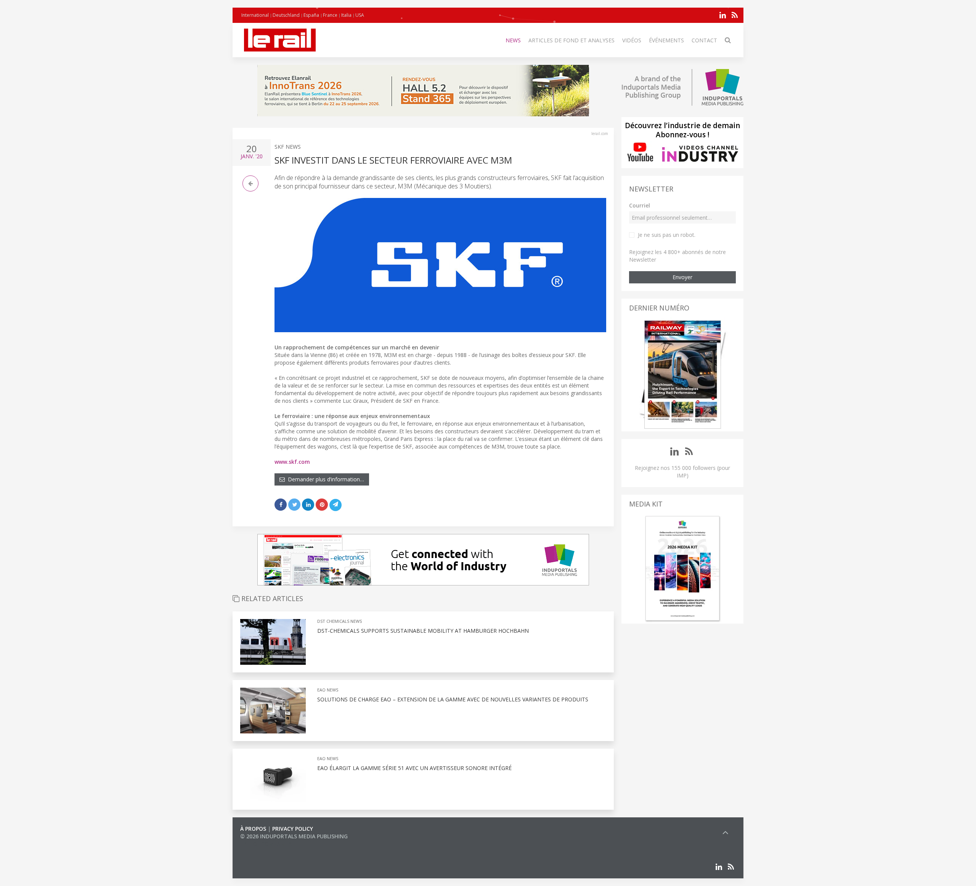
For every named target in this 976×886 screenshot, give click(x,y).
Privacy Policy (292, 828)
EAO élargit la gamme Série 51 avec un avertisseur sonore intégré (414, 768)
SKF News (287, 146)
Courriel (639, 205)
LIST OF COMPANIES (266, 843)
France (330, 15)
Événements (666, 40)
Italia (346, 15)
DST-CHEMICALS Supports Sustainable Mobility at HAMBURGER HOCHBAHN (423, 630)
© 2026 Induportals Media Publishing (294, 836)
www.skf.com (292, 461)
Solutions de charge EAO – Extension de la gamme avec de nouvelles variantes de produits (452, 699)
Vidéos (631, 40)
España (311, 15)
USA (359, 15)
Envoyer (682, 277)
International (255, 15)
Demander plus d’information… (324, 479)
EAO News (327, 690)
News (513, 40)
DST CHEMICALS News (339, 621)
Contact (704, 40)
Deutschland (286, 15)
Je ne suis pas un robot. (666, 234)
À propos (253, 828)
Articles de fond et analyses (571, 40)
